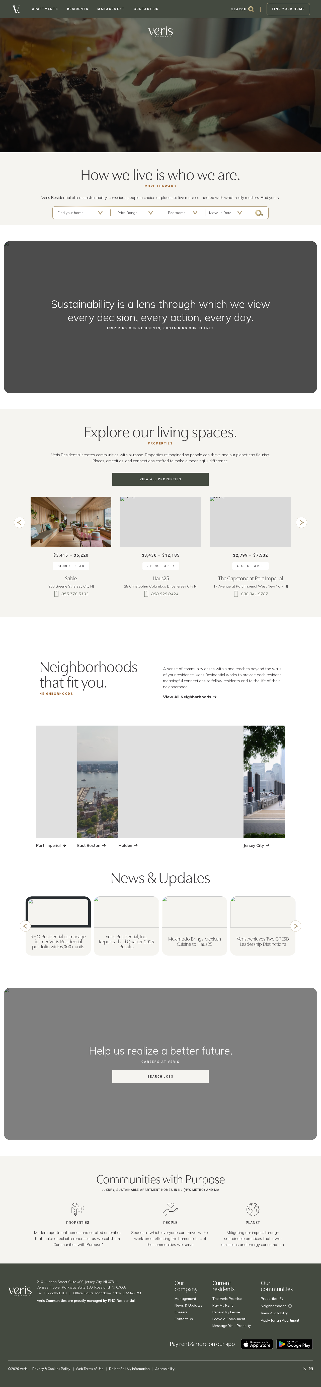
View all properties (160, 479)
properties (78, 1223)
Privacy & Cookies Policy (51, 1369)
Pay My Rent (222, 1305)
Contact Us (184, 1319)
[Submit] (259, 213)
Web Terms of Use (90, 1369)
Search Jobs (160, 1076)
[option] (71, 549)
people (170, 1223)
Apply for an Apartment (280, 1320)
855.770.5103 (75, 593)
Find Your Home (288, 9)
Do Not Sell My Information (129, 1369)
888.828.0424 (164, 593)
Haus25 (161, 578)
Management (185, 1298)
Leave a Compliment (228, 1319)
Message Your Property (231, 1325)
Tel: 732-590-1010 (51, 1293)
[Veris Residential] (16, 9)
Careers (181, 1312)
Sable (71, 578)
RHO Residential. (121, 1300)
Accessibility (165, 1369)
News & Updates (188, 1305)
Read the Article (55, 948)
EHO (311, 1368)
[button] (19, 522)
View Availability (274, 1313)
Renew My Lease (226, 1312)
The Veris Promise (227, 1298)
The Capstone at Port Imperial (250, 578)
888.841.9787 (254, 593)
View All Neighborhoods (187, 696)
